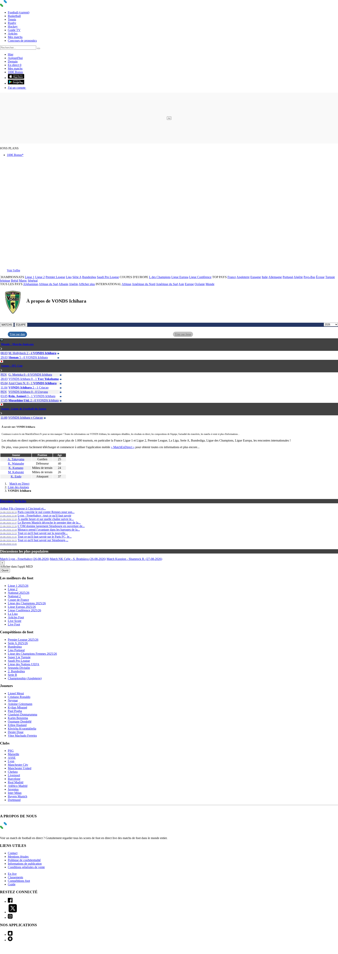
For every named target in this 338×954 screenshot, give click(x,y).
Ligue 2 (40, 277)
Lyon (11, 761)
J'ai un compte (17, 87)
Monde (210, 284)
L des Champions (160, 277)
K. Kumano (16, 467)
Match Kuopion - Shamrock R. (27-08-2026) (134, 559)
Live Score (14, 621)
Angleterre (243, 277)
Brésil (14, 280)
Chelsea (13, 771)
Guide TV (14, 30)
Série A (76, 277)
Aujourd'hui (15, 58)
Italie (265, 277)
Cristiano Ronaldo (19, 697)
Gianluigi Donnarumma (22, 714)
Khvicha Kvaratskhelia (22, 728)
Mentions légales (18, 856)
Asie (181, 284)
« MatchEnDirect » (123, 447)
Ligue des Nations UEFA (23, 664)
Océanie (200, 284)
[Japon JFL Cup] (1, 370)
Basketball (14, 16)
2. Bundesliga (16, 671)
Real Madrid (15, 782)
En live (12, 873)
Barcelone (14, 778)
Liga (69, 277)
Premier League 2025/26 (23, 639)
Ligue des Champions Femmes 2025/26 (32, 653)
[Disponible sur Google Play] (16, 83)
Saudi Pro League (108, 277)
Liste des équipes (18, 487)
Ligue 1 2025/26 (18, 585)
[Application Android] (10, 940)
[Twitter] (13, 912)
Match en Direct (19, 483)
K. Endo (16, 476)
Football (18, 12)
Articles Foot (16, 617)
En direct (14, 65)
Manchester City (18, 764)
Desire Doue (15, 732)
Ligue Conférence (200, 277)
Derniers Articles (13, 501)
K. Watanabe (16, 463)
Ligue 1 (29, 277)
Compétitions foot (19, 880)
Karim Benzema (18, 718)
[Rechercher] (38, 48)
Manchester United (19, 768)
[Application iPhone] (10, 934)
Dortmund (14, 800)
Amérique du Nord (143, 284)
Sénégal (33, 280)
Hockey (13, 26)
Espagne (255, 277)
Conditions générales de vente (26, 867)
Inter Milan (15, 793)
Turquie (330, 277)
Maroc (23, 280)
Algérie (298, 277)
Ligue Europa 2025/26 (22, 606)
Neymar (13, 700)
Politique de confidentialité (24, 860)
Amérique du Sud (167, 284)
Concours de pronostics (22, 40)
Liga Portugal (16, 650)
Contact (12, 853)
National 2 (14, 596)
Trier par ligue (183, 334)
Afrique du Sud (48, 284)
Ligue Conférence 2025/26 (24, 610)
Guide (11, 884)
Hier (10, 54)
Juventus (13, 789)
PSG (11, 750)
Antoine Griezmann (20, 704)
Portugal (288, 277)
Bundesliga (89, 277)
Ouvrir (5, 570)
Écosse (320, 277)
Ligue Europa (179, 277)
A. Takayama (16, 459)
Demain (13, 61)
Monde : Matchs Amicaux (17, 344)
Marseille (13, 754)
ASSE (12, 757)
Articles (12, 33)
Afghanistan (30, 284)
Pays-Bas (309, 277)
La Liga (13, 613)
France (231, 277)
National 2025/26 (18, 592)
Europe (189, 284)
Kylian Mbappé (17, 707)
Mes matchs (15, 37)
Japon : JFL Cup (11, 365)
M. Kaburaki (16, 472)
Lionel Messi (16, 693)
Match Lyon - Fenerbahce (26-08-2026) (24, 559)
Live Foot (14, 624)
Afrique (126, 284)
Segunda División (19, 667)
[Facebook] (10, 901)
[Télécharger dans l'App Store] (16, 77)
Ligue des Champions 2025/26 (27, 603)
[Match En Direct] (12, 827)
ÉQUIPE (21, 324)
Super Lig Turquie (19, 657)
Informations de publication (25, 863)
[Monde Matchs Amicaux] (1, 349)
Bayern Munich (17, 796)
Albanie (63, 284)
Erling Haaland (17, 725)
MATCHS (7, 324)
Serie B (12, 674)
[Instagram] (10, 917)
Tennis (12, 19)
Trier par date (17, 334)
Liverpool (14, 775)
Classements (15, 877)
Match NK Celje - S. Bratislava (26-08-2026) (78, 559)
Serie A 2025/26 (18, 643)
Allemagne (275, 277)
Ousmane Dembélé (19, 721)
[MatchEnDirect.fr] (12, 5)
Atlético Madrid (17, 785)
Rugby (12, 23)
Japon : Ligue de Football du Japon (23, 408)
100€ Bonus (15, 72)
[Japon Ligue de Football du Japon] (1, 413)
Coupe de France (18, 599)
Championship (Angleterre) (25, 678)
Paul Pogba (15, 711)
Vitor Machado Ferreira (22, 735)
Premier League (55, 277)
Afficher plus (87, 284)
